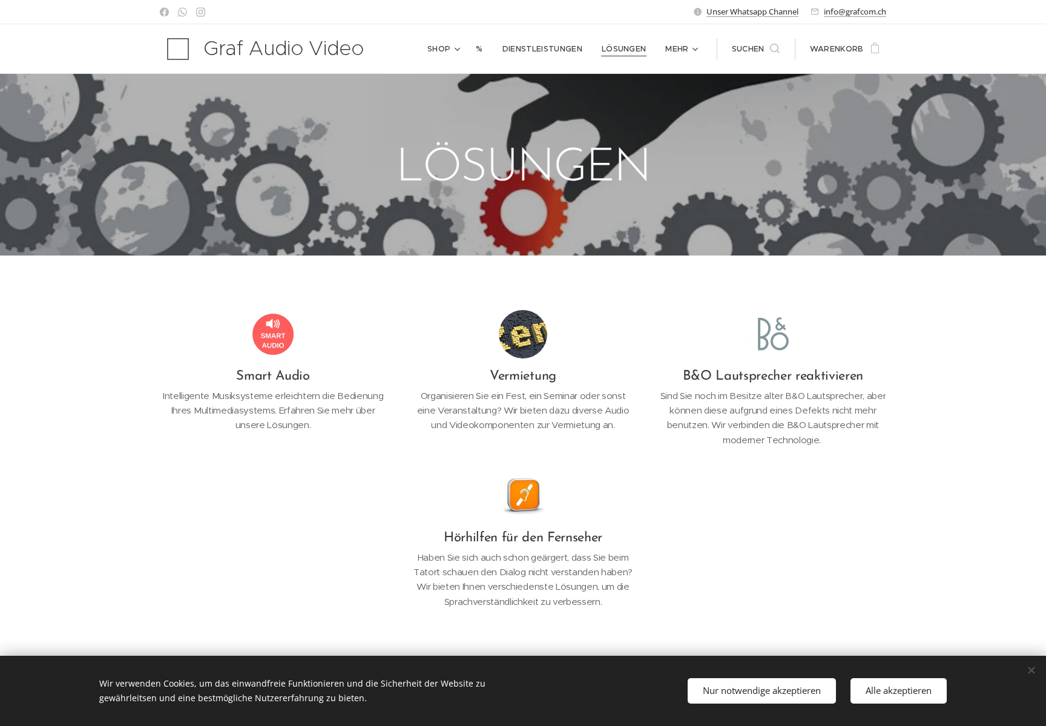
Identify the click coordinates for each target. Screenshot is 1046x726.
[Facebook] (164, 12)
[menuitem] (445, 49)
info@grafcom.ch (855, 11)
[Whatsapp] (182, 12)
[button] (756, 49)
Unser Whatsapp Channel (752, 11)
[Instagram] (200, 12)
